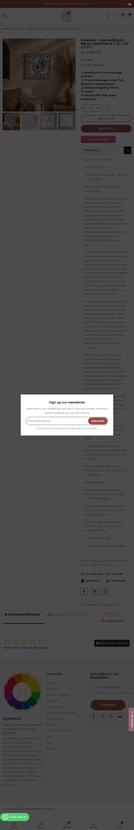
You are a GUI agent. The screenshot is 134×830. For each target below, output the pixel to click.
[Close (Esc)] (129, 4)
